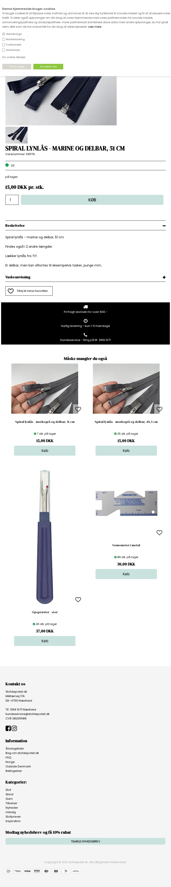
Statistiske (13, 50)
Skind (9, 794)
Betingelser (14, 771)
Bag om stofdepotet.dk (22, 753)
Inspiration (13, 821)
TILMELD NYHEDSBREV (85, 841)
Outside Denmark (18, 766)
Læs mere (94, 27)
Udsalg (11, 812)
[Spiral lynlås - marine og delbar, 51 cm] (61, 124)
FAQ (8, 757)
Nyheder (12, 808)
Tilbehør (11, 803)
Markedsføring (15, 39)
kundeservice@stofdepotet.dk (28, 714)
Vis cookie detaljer (13, 57)
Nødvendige (14, 34)
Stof (8, 790)
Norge (10, 762)
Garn (9, 799)
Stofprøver (13, 816)
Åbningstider (15, 748)
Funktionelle (13, 44)
